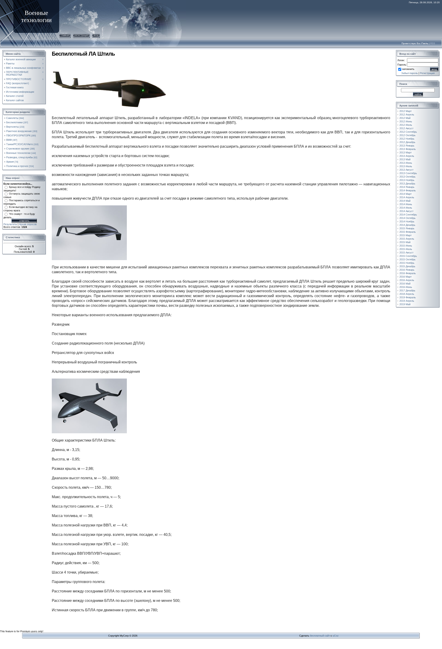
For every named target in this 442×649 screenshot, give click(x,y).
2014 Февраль (407, 190)
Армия (10, 161)
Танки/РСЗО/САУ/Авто (19, 144)
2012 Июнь (405, 121)
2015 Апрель (406, 238)
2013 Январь (406, 145)
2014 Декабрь (407, 225)
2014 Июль (405, 207)
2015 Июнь (405, 245)
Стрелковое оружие (17, 148)
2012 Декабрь (407, 142)
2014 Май (404, 200)
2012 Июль (405, 124)
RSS (432, 43)
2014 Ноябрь (406, 221)
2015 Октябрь (407, 259)
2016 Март (405, 276)
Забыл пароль (409, 73)
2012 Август (406, 128)
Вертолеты (12, 126)
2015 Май (404, 242)
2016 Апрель (406, 280)
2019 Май (404, 304)
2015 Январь (406, 228)
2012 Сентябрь (408, 131)
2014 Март (405, 193)
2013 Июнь (405, 162)
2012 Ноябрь (406, 138)
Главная (65, 35)
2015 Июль (405, 249)
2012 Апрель (406, 114)
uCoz (336, 635)
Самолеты (12, 118)
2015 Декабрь (407, 266)
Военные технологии (18, 153)
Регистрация (81, 35)
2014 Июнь (405, 204)
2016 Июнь (405, 287)
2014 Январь (406, 187)
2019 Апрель (406, 300)
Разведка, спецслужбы (19, 157)
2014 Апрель (406, 197)
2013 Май (404, 159)
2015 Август (406, 252)
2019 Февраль (407, 297)
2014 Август (406, 211)
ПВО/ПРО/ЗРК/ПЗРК (18, 135)
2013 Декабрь (407, 183)
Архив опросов (28, 224)
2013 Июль (405, 166)
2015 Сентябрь (408, 256)
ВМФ (9, 139)
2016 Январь (406, 269)
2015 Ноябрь (406, 262)
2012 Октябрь (407, 135)
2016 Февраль (407, 273)
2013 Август (406, 169)
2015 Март (405, 235)
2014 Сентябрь (408, 214)
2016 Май (404, 283)
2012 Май (404, 118)
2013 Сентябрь (408, 173)
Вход (96, 35)
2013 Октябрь (407, 176)
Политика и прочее (17, 166)
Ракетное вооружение (19, 131)
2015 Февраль (407, 231)
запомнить (408, 69)
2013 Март (405, 152)
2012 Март (405, 111)
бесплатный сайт (320, 635)
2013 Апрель (406, 156)
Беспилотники (14, 122)
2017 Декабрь (407, 290)
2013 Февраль (407, 149)
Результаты (10, 224)
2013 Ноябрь (406, 180)
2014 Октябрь (407, 218)
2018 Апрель (406, 294)
